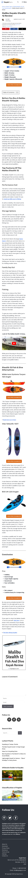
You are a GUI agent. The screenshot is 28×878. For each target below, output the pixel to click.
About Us (4, 844)
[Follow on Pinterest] (9, 720)
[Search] (20, 733)
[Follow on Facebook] (14, 720)
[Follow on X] (19, 720)
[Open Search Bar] (18, 2)
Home (3, 6)
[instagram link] (4, 818)
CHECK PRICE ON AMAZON (14, 85)
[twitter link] (10, 818)
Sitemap (4, 854)
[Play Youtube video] (14, 343)
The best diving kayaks (10, 632)
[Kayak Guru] (7, 2)
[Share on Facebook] (14, 29)
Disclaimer (5, 846)
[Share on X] (22, 29)
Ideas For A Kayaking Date (9, 751)
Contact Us (5, 856)
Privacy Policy (5, 848)
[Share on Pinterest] (6, 29)
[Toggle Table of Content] (16, 92)
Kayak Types (9, 6)
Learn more (18, 24)
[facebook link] (15, 818)
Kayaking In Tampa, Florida (10, 744)
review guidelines (9, 26)
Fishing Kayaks (16, 6)
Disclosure (5, 850)
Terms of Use (5, 852)
